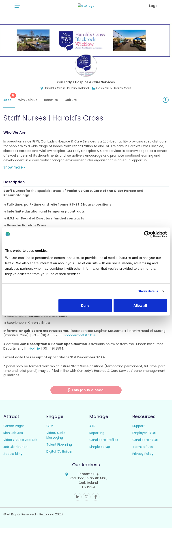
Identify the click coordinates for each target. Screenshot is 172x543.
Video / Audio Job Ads (20, 440)
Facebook (95, 497)
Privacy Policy (142, 453)
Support (138, 426)
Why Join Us (27, 100)
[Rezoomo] (86, 5)
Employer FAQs (144, 433)
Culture (70, 100)
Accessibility (12, 453)
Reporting (96, 433)
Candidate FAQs (145, 440)
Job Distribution (15, 446)
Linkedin (78, 497)
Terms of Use (142, 446)
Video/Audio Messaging (55, 435)
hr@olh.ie (33, 348)
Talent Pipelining (59, 444)
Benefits (51, 100)
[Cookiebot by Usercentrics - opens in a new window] (147, 234)
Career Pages (13, 426)
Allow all (140, 305)
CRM (49, 426)
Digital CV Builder (59, 451)
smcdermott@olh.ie (80, 335)
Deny (85, 305)
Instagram (86, 497)
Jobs (8, 97)
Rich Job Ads (13, 433)
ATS (92, 426)
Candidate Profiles (103, 440)
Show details (148, 291)
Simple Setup (99, 446)
